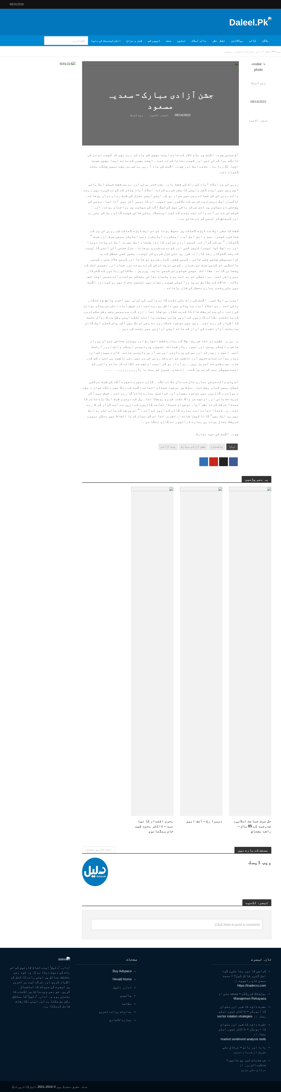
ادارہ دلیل (122, 987)
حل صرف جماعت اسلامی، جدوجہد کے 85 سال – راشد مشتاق (252, 826)
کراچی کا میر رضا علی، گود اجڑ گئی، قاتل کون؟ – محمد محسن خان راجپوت (244, 975)
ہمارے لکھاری (120, 1020)
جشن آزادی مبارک (193, 446)
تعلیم (181, 40)
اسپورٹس (154, 40)
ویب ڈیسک (258, 83)
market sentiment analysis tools (243, 1039)
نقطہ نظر (218, 40)
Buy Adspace (122, 971)
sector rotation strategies (234, 1016)
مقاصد (127, 1003)
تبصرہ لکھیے (258, 120)
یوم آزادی (168, 446)
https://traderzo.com (251, 985)
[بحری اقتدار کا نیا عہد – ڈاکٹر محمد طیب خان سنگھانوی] (152, 651)
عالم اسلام (198, 40)
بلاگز (265, 40)
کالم (252, 40)
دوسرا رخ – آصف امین (204, 821)
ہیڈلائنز (237, 40)
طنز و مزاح (134, 40)
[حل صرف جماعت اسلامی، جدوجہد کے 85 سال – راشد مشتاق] (250, 651)
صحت (168, 40)
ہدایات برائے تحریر (115, 1011)
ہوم (278, 51)
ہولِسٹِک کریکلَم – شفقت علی (244, 993)
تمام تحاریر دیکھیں (99, 849)
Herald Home (122, 979)
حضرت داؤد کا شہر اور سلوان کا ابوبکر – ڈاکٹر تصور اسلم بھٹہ (242, 1011)
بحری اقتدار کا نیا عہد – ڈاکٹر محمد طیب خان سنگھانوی (154, 826)
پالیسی (126, 995)
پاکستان (217, 446)
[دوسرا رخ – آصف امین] (201, 651)
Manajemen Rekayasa (250, 998)
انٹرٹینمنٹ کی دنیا (106, 40)
